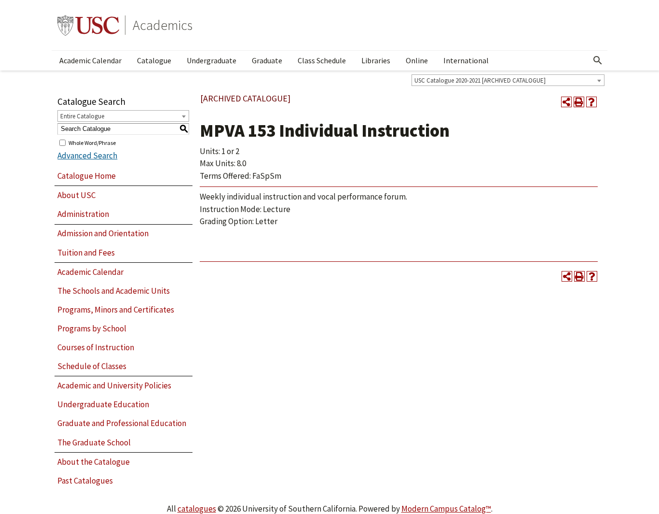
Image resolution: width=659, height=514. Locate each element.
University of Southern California (88, 25)
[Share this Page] (566, 102)
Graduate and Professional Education (121, 423)
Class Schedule (322, 60)
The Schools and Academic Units (113, 291)
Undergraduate (211, 60)
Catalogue (154, 60)
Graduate (267, 60)
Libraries (375, 60)
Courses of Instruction (95, 347)
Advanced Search (87, 155)
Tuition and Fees (86, 252)
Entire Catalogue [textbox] (82, 116)
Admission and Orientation (103, 233)
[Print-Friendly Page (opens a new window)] (579, 102)
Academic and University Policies (114, 385)
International (466, 60)
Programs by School (91, 328)
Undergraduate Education (103, 404)
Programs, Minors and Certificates (115, 309)
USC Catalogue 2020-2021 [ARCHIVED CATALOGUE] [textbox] (480, 80)
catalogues (197, 508)
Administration (83, 214)
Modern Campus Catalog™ (446, 508)
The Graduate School (94, 442)
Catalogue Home (86, 176)
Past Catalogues (85, 480)
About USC (76, 195)
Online (417, 60)
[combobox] (508, 80)
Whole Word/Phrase (92, 142)
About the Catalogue (93, 462)
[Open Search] (597, 60)
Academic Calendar (90, 60)
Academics (162, 25)
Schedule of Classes (91, 366)
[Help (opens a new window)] (591, 102)
